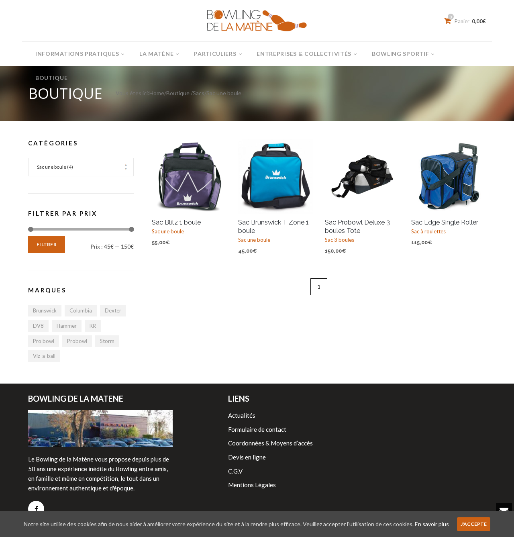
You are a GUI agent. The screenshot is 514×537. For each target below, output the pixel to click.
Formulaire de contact (257, 429)
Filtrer (47, 244)
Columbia (80, 310)
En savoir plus (432, 524)
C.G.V (235, 471)
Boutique (178, 93)
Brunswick (45, 310)
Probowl (77, 341)
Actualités (241, 415)
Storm (107, 341)
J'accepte (474, 524)
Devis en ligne (247, 457)
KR (93, 326)
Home (156, 93)
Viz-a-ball (44, 356)
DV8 (38, 326)
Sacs (198, 93)
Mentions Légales (252, 484)
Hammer (67, 326)
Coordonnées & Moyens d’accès (270, 443)
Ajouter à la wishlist (162, 149)
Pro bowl (43, 341)
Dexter (113, 310)
